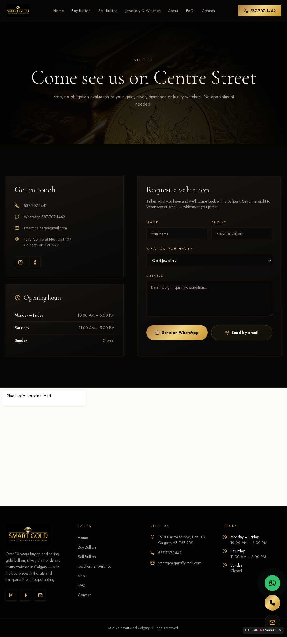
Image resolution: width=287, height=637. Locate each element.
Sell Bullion (107, 10)
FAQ (190, 10)
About (173, 10)
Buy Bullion (81, 10)
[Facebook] (35, 262)
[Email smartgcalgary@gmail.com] (272, 622)
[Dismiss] (280, 630)
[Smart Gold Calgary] (18, 10)
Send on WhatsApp (180, 332)
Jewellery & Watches (142, 10)
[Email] (40, 595)
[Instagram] (20, 262)
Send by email (245, 332)
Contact (208, 10)
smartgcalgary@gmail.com (45, 228)
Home (58, 10)
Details (155, 275)
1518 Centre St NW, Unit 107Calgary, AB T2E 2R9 (47, 242)
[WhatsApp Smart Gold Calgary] (272, 583)
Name (152, 222)
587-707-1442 (263, 10)
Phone (219, 222)
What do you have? (169, 248)
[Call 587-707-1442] (272, 603)
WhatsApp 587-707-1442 (44, 217)
